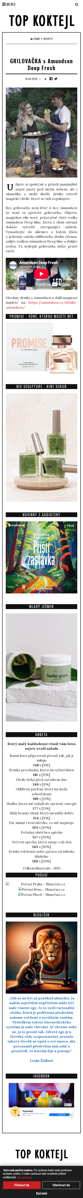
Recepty (48, 39)
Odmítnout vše (61, 1185)
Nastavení (41, 1193)
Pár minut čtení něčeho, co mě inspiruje (41, 823)
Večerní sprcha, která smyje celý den (42, 842)
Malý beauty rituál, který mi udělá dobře (42, 813)
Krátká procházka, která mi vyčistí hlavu (41, 770)
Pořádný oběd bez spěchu (41, 832)
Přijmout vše (21, 1185)
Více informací (24, 1177)
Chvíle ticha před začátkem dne (41, 779)
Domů (37, 39)
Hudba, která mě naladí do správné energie (41, 803)
